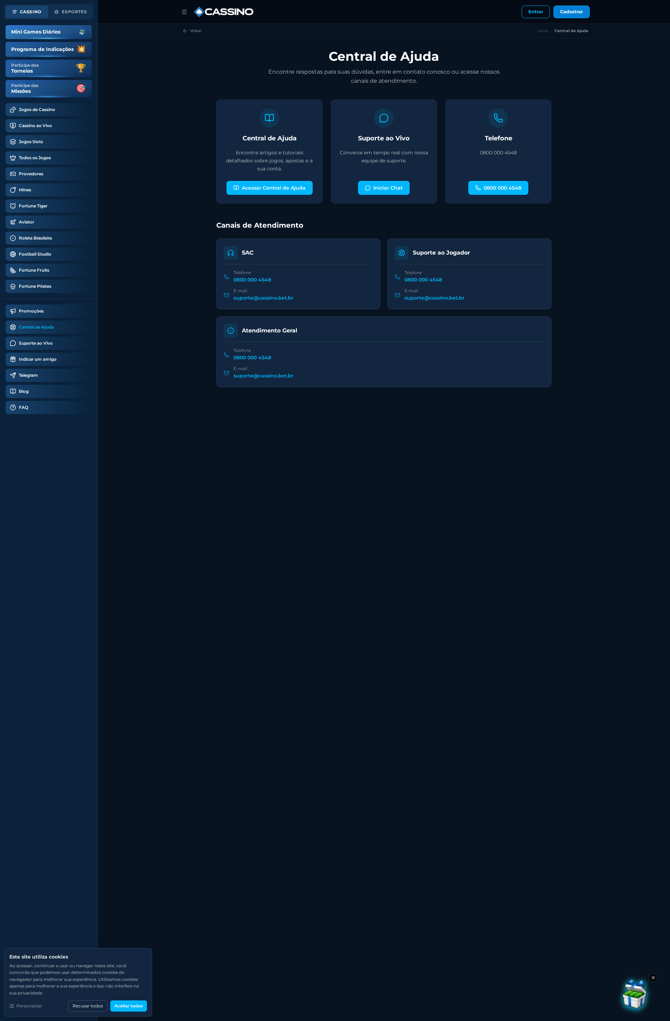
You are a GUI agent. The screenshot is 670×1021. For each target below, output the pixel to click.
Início (543, 31)
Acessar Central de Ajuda (274, 188)
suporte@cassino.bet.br (263, 298)
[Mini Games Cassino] (635, 996)
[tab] (27, 12)
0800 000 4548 (502, 188)
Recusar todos (88, 1005)
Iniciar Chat (388, 188)
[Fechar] (653, 978)
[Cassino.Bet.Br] (223, 11)
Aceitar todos (128, 1005)
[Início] (184, 12)
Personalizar (29, 1005)
